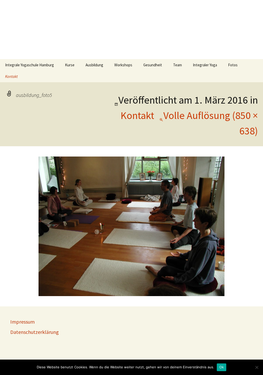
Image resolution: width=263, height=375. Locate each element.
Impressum (22, 321)
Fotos (233, 64)
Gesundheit (152, 64)
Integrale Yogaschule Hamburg (29, 64)
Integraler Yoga (205, 64)
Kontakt (11, 76)
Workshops (123, 64)
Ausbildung (94, 64)
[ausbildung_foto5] (131, 225)
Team (177, 64)
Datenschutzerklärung (34, 332)
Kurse (69, 64)
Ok (221, 367)
